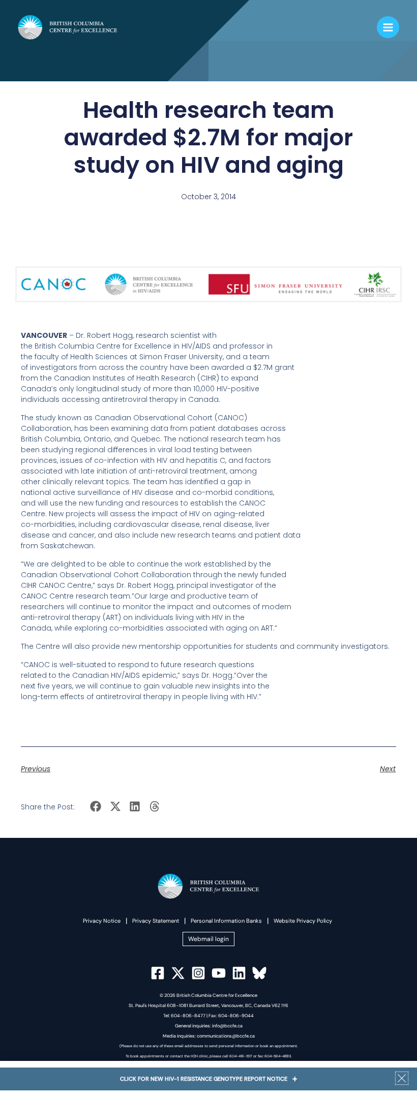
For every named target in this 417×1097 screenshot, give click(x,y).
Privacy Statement (155, 920)
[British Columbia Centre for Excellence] (67, 27)
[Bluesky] (259, 973)
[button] (96, 806)
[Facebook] (158, 973)
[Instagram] (198, 973)
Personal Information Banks (226, 920)
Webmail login (208, 939)
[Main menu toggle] (388, 27)
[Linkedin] (239, 973)
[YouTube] (219, 973)
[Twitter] (178, 973)
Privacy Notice (102, 920)
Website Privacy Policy (303, 920)
